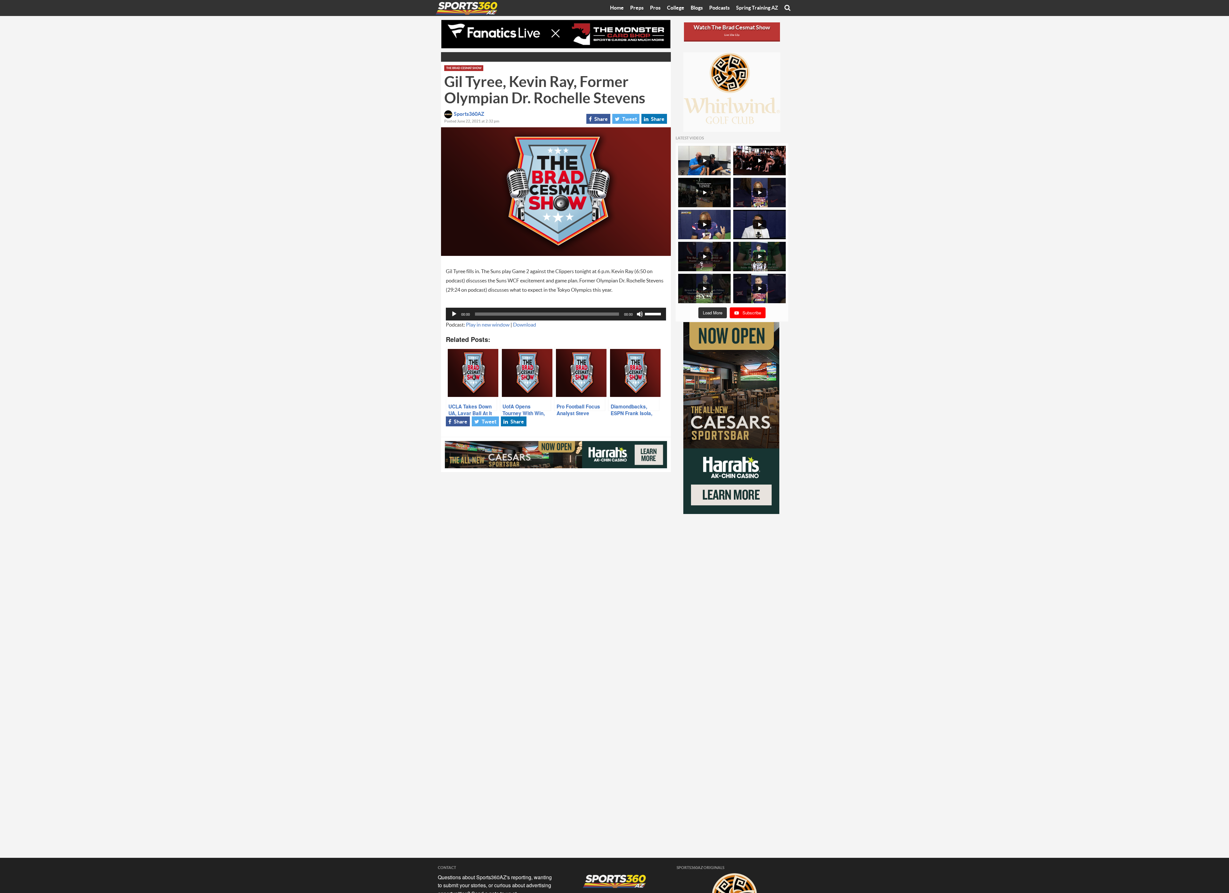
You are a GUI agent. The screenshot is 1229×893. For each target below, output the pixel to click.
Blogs (697, 8)
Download (524, 325)
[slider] (654, 313)
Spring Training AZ (757, 8)
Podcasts (719, 8)
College (675, 8)
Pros (655, 8)
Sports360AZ (469, 114)
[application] (556, 314)
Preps (637, 8)
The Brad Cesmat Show (463, 68)
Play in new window (488, 325)
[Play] (454, 314)
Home (617, 8)
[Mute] (640, 314)
